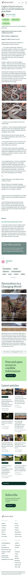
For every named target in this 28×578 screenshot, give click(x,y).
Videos (3, 523)
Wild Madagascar (5, 543)
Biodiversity (6, 271)
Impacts (17, 530)
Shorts (3, 532)
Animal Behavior (7, 268)
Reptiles (16, 274)
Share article (15, 19)
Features (3, 534)
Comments (6, 19)
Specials (3, 530)
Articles (3, 527)
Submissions (18, 534)
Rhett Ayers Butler (11, 14)
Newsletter (10, 505)
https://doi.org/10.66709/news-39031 (12, 253)
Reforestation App (6, 549)
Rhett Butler (9, 261)
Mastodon (17, 560)
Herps (10, 274)
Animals (16, 268)
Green (4, 274)
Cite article (6, 23)
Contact (17, 525)
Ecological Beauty (16, 271)
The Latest (4, 536)
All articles (6, 483)
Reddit (16, 556)
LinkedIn (17, 543)
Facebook (17, 551)
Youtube (17, 547)
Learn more (10, 375)
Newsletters (18, 532)
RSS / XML (17, 567)
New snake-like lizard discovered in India (11, 221)
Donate (16, 527)
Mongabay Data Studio (7, 559)
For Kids (3, 545)
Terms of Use (18, 536)
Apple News (18, 564)
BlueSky (17, 558)
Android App (18, 562)
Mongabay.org (5, 547)
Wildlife (23, 274)
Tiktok (16, 554)
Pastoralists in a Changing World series (13, 352)
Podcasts (3, 525)
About (16, 523)
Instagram (17, 545)
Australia (13, 15)
